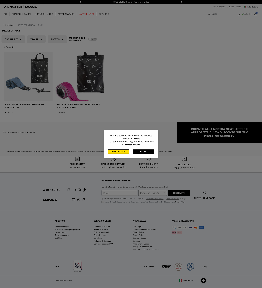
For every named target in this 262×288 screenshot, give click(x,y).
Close (143, 152)
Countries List (118, 152)
